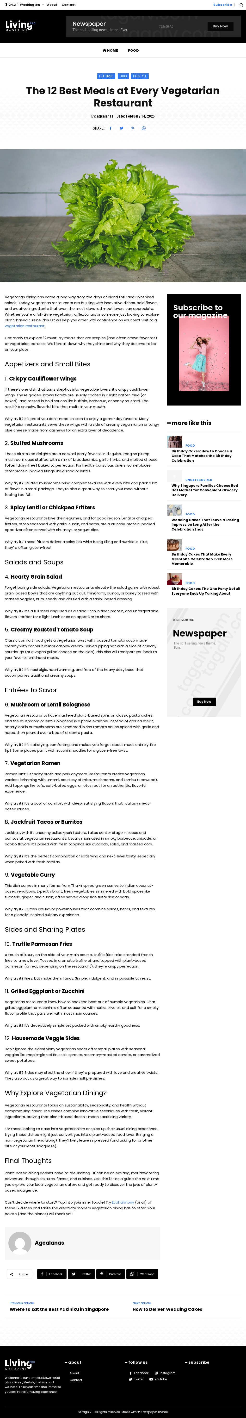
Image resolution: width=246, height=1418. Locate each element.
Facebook (141, 1373)
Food (123, 76)
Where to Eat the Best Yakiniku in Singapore (59, 1309)
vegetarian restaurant (25, 325)
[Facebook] (110, 128)
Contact (76, 1380)
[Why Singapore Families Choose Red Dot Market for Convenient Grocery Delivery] (174, 476)
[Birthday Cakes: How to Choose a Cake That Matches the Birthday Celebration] (174, 442)
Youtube (161, 1379)
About (74, 1373)
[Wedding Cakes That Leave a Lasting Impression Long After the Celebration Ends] (174, 510)
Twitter (138, 1379)
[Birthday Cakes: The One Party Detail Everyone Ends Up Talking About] (174, 579)
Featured (106, 76)
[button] (241, 5)
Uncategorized (198, 480)
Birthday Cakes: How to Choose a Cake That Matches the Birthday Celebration (202, 456)
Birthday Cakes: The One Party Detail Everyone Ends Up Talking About (206, 591)
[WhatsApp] (143, 128)
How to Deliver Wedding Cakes (167, 1309)
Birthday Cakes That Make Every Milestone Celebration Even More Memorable (202, 559)
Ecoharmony (123, 1202)
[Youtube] (151, 1379)
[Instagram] (156, 1373)
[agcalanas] (21, 1243)
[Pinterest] (132, 128)
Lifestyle (140, 76)
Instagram (168, 1373)
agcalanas (105, 116)
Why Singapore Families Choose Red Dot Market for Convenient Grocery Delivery (205, 490)
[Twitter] (121, 128)
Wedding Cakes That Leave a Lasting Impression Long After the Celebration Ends (205, 525)
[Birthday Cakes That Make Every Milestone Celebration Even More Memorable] (174, 545)
